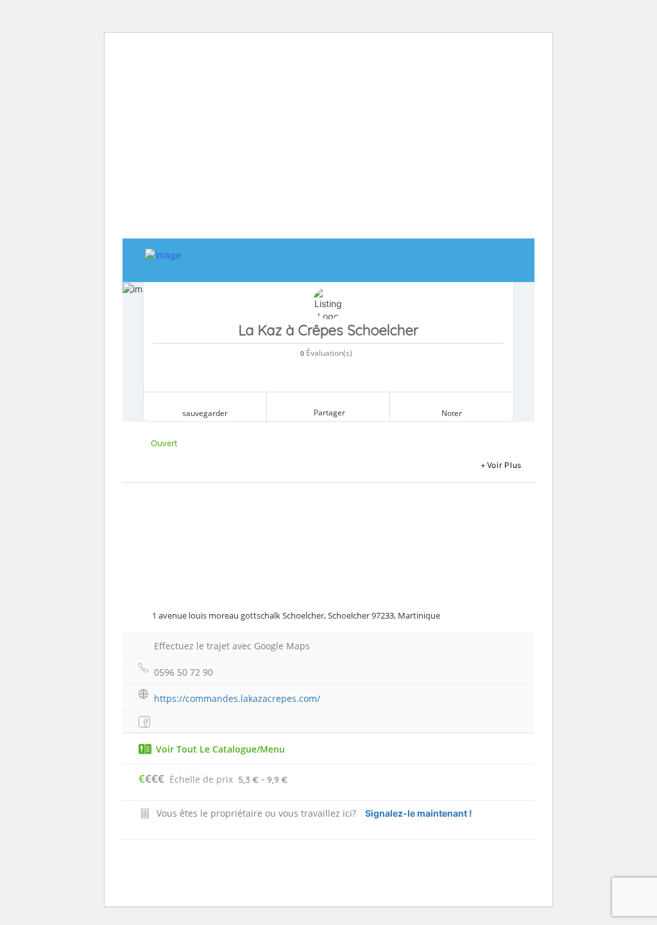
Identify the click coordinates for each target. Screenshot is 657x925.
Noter (451, 413)
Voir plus (504, 465)
